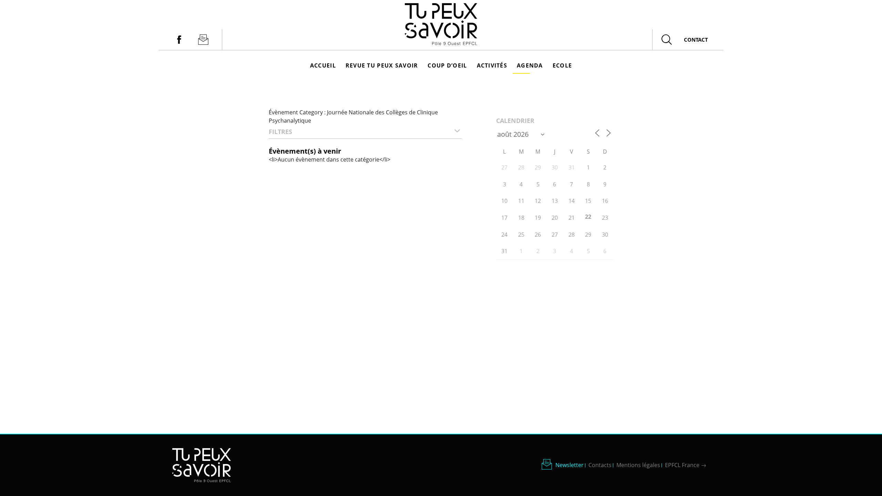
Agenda (530, 65)
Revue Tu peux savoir (382, 65)
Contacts (600, 465)
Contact (696, 39)
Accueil (323, 65)
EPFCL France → (685, 465)
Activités (492, 65)
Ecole (562, 65)
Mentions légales (638, 465)
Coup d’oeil (447, 65)
